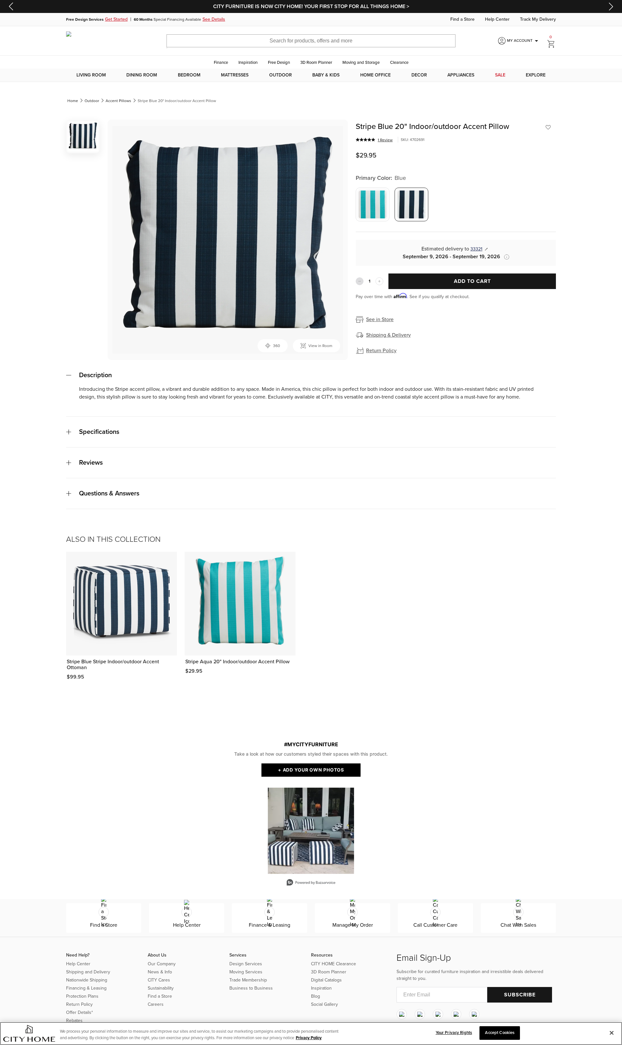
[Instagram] (401, 1014)
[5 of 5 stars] (365, 140)
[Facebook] (419, 1014)
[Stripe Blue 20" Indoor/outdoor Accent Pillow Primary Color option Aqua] (372, 204)
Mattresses (234, 75)
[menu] (311, 75)
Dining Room (141, 75)
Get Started (116, 19)
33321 (476, 249)
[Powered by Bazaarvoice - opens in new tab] (311, 883)
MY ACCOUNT (523, 41)
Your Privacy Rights (454, 1032)
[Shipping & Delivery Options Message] (504, 257)
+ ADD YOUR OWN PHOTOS (311, 769)
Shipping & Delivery (388, 335)
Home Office (375, 75)
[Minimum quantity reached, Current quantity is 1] (359, 281)
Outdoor (280, 75)
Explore (536, 75)
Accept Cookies (499, 1032)
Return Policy (381, 350)
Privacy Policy (309, 1037)
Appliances (460, 75)
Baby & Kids (326, 75)
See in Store (380, 319)
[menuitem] (91, 75)
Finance (221, 62)
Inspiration (248, 62)
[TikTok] (474, 1014)
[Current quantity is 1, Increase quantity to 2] (379, 281)
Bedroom (189, 75)
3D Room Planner (316, 62)
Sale (500, 75)
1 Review (385, 140)
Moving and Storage (361, 62)
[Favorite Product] (548, 127)
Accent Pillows (118, 101)
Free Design (279, 62)
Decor (419, 75)
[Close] (612, 1033)
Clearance (399, 62)
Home (72, 101)
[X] (438, 1014)
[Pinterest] (456, 1014)
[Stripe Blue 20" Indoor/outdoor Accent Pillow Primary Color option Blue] (411, 204)
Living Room (91, 75)
